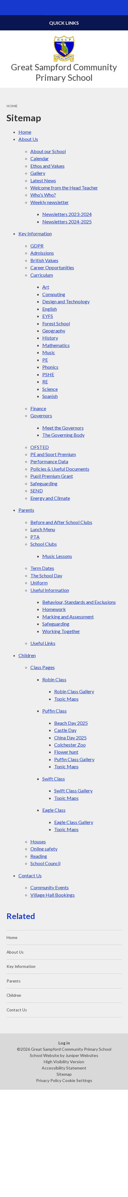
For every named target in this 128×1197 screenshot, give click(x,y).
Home (12, 106)
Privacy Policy (48, 1080)
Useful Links (42, 643)
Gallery (37, 173)
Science (50, 389)
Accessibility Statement (64, 1067)
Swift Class (53, 778)
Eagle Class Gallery (73, 822)
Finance (38, 408)
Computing (53, 294)
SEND (36, 490)
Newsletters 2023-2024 (67, 214)
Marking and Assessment (68, 616)
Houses (38, 841)
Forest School (56, 323)
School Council (45, 863)
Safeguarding (43, 483)
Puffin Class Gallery (74, 759)
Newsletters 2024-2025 (67, 221)
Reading (38, 856)
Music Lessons (57, 556)
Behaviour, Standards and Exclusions (79, 602)
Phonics (50, 367)
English (49, 309)
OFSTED (39, 447)
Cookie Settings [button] (77, 1080)
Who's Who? (43, 195)
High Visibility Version (64, 1061)
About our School (48, 151)
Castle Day (65, 730)
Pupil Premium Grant (51, 476)
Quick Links (64, 23)
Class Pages (42, 667)
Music (48, 352)
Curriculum (41, 275)
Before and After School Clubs (61, 522)
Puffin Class (54, 710)
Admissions (42, 253)
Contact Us (30, 875)
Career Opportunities (52, 267)
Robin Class (54, 679)
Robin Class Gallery (74, 691)
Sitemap (64, 1074)
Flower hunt (66, 752)
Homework (54, 609)
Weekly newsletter (49, 202)
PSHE (48, 374)
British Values (44, 260)
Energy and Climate (50, 498)
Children (27, 655)
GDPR (36, 245)
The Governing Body (63, 435)
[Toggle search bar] (120, 7)
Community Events (49, 887)
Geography (53, 330)
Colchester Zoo (70, 744)
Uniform (39, 582)
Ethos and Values (47, 166)
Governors (41, 415)
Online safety (43, 848)
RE (45, 381)
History (50, 338)
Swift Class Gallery (73, 790)
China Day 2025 (70, 737)
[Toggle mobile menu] (7, 7)
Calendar (39, 158)
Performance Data (49, 461)
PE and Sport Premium (53, 454)
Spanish (50, 396)
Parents (26, 510)
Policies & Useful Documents (59, 469)
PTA (35, 537)
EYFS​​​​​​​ (47, 316)
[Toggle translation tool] (105, 7)
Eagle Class (53, 810)
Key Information (35, 233)
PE (45, 360)
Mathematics (56, 345)
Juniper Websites (81, 1055)
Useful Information (49, 590)
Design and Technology (66, 301)
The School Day (46, 575)
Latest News (43, 180)
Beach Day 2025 (71, 723)
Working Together (61, 631)
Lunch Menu (42, 529)
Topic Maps (66, 699)
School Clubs (43, 544)
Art (45, 287)
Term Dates (42, 568)
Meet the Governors (63, 427)
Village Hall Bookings (52, 895)
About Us (28, 139)
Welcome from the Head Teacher (64, 187)
